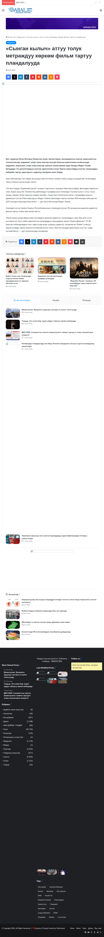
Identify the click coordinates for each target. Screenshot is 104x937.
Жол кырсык (61, 891)
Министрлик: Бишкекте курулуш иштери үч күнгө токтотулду (49, 310)
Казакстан (48, 896)
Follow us (75, 659)
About (78, 928)
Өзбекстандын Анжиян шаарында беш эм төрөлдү (44, 611)
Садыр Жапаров (44, 913)
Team (84, 928)
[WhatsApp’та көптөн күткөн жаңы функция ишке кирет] (13, 625)
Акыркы (56, 300)
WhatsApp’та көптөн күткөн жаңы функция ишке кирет (46, 622)
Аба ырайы (42, 887)
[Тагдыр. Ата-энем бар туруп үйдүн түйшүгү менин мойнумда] (13, 324)
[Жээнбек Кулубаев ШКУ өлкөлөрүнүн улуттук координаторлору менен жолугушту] (41, 872)
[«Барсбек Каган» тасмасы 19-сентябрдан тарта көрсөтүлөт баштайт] (84, 268)
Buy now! (98, 928)
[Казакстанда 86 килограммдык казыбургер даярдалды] (13, 635)
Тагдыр (6, 765)
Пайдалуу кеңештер (11, 753)
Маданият (21, 37)
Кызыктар (7, 733)
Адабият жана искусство (13, 710)
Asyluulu (38, 928)
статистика (62, 917)
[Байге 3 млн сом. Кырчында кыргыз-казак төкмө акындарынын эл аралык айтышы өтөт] (20, 266)
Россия (52, 908)
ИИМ (39, 896)
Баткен (40, 891)
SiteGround (60, 928)
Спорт (5, 761)
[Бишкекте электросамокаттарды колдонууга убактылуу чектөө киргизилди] (52, 872)
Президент (42, 908)
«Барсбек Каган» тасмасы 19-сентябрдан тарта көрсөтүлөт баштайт (83, 283)
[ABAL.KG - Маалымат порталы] (20, 10)
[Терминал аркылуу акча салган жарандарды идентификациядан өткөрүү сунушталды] (13, 539)
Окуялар (7, 749)
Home (72, 928)
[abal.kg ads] (52, 23)
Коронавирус (59, 900)
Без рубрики (8, 717)
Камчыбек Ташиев (44, 900)
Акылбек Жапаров (56, 887)
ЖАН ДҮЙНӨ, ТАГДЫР (12, 725)
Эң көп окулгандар (21, 300)
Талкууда (86, 300)
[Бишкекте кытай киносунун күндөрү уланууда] (52, 266)
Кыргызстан (42, 904)
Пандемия (54, 904)
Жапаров (50, 891)
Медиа (6, 745)
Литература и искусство (13, 737)
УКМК (55, 913)
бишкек (51, 917)
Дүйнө (5, 721)
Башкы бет (11, 37)
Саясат (6, 757)
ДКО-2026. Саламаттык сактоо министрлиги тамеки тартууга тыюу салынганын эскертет (50, 2)
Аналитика (7, 714)
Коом (5, 729)
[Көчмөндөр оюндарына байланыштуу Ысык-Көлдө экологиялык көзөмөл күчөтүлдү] (62, 680)
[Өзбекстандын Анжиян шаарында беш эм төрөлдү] (13, 614)
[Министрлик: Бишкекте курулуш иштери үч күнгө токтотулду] (13, 313)
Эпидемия (41, 917)
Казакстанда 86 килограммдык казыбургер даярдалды (46, 632)
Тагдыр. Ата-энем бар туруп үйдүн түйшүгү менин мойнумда (49, 321)
